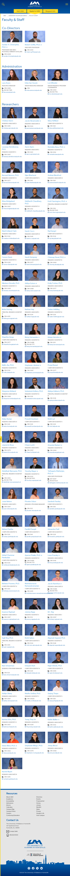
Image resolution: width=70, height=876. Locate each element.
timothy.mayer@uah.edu (34, 480)
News (38, 809)
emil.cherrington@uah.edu (57, 212)
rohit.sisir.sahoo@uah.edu (34, 645)
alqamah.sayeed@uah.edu (57, 645)
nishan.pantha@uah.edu (11, 536)
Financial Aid (40, 801)
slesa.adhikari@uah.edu (56, 128)
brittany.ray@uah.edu (55, 619)
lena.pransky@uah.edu (56, 563)
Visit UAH (20, 11)
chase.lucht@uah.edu (33, 452)
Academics (9, 799)
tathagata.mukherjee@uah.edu (58, 483)
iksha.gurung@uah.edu (10, 318)
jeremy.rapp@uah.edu (33, 619)
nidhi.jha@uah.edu (9, 372)
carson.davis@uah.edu (10, 264)
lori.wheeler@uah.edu (55, 94)
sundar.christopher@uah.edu (12, 56)
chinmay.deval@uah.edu (56, 264)
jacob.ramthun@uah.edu (56, 593)
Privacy (38, 811)
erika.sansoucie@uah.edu (34, 90)
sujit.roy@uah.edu (9, 647)
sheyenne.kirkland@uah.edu (12, 398)
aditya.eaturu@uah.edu (33, 291)
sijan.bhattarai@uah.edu (34, 182)
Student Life (40, 813)
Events (38, 799)
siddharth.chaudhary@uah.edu (36, 211)
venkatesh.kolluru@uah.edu (35, 398)
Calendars (9, 807)
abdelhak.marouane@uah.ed (12, 482)
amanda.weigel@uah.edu (56, 452)
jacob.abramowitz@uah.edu (35, 128)
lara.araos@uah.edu (9, 92)
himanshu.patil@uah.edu (56, 536)
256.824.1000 (13, 835)
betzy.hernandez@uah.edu (34, 346)
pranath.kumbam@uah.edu (35, 426)
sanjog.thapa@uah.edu (56, 701)
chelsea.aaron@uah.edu (11, 128)
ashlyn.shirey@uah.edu (10, 701)
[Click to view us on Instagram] (29, 868)
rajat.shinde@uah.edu (55, 673)
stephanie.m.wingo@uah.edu (35, 753)
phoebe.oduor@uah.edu (34, 510)
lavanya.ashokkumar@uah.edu (13, 156)
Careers (8, 813)
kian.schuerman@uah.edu (11, 675)
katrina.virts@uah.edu (10, 727)
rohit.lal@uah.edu (54, 426)
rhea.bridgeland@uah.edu (11, 208)
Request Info (50, 11)
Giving (38, 803)
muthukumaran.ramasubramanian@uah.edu (40, 593)
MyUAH (38, 807)
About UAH (9, 797)
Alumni (8, 805)
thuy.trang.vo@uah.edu (33, 727)
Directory (39, 797)
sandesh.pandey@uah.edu (57, 509)
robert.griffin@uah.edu (33, 52)
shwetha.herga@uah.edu (11, 344)
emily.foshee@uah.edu (56, 290)
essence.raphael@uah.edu (11, 619)
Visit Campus (40, 815)
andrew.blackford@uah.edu (57, 182)
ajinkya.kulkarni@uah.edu (57, 400)
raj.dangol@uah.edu (55, 238)
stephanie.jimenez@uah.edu (35, 372)
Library (38, 805)
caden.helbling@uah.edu (56, 317)
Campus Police (10, 811)
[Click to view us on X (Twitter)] (37, 868)
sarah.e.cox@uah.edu (33, 238)
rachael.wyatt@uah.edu (11, 779)
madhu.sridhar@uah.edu (34, 701)
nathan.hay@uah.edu (33, 317)
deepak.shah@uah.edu (33, 673)
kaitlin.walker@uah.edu (56, 727)
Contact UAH (13, 831)
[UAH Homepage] (35, 5)
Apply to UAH (35, 11)
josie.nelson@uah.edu (10, 509)
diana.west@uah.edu (10, 753)
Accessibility (10, 801)
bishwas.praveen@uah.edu (12, 591)
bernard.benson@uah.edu (11, 182)
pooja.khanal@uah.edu (56, 372)
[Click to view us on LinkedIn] (41, 868)
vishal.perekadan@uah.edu (12, 565)
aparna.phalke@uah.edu (34, 564)
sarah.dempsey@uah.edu (34, 264)
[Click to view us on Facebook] (33, 868)
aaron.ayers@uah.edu (33, 154)
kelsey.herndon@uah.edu (57, 344)
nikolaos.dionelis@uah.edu (12, 290)
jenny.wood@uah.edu (55, 753)
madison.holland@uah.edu (11, 238)
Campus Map (10, 809)
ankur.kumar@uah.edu (10, 426)
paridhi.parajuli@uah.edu (34, 536)
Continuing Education (13, 815)
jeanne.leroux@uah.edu (11, 452)
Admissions (9, 803)
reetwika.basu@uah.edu (56, 154)
